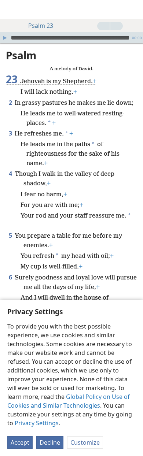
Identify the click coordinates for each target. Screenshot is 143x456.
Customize (85, 442)
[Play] (5, 38)
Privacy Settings (37, 423)
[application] (71, 37)
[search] (134, 9)
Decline (50, 442)
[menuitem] (11, 9)
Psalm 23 (40, 26)
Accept (20, 442)
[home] (11, 9)
